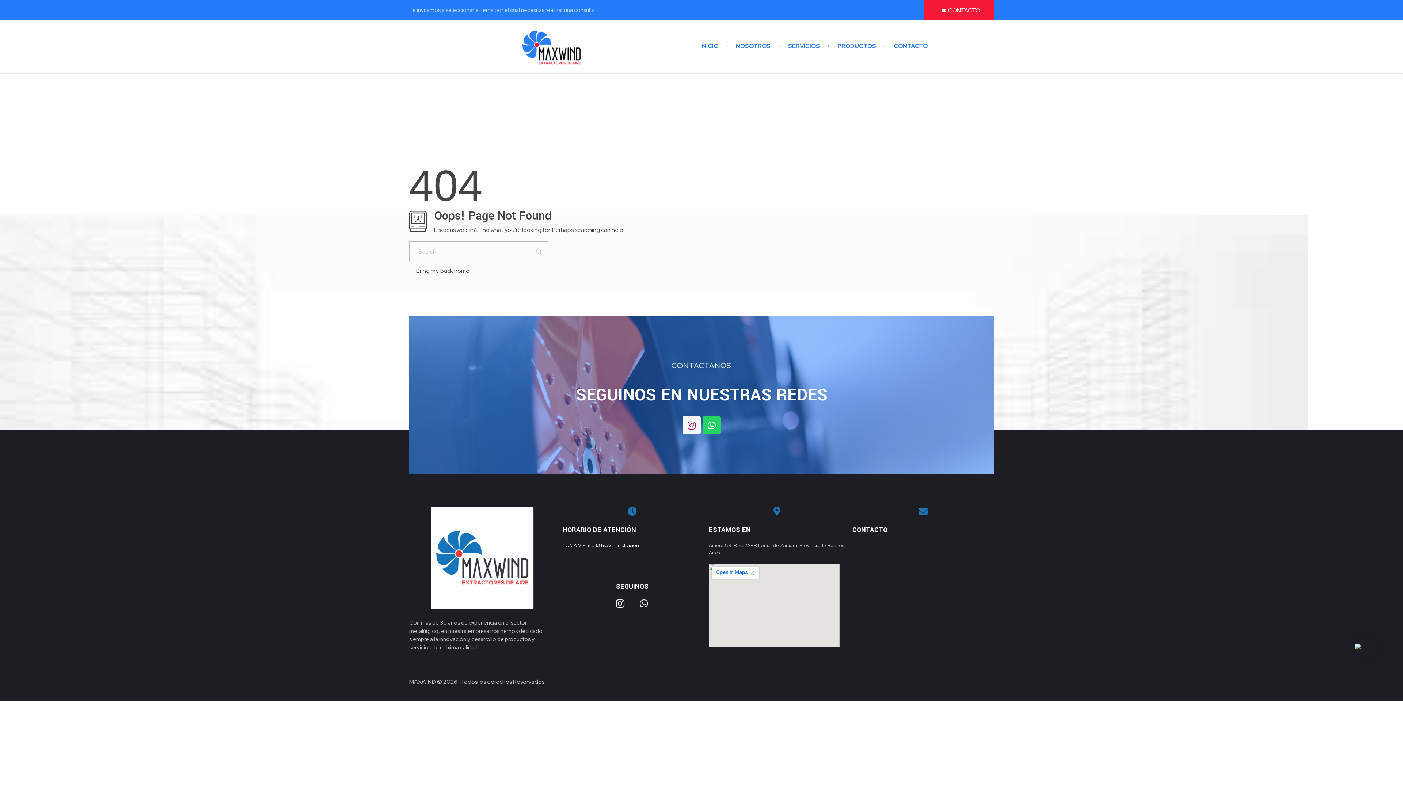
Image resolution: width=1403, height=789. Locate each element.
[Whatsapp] (712, 425)
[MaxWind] (551, 47)
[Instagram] (692, 425)
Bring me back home (442, 271)
